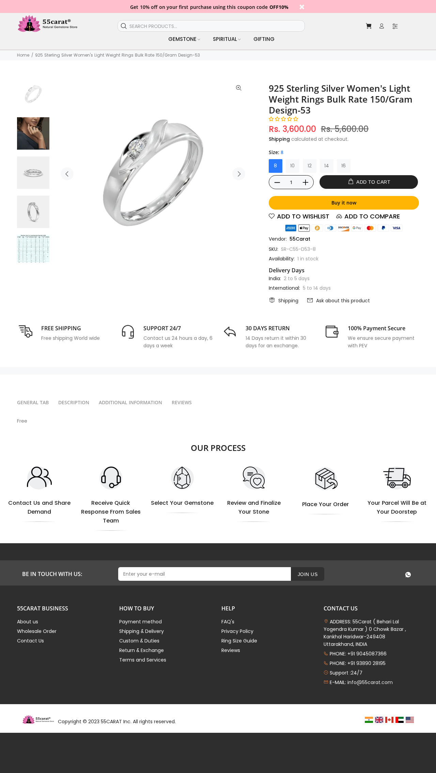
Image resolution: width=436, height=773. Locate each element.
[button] (283, 119)
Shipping (279, 139)
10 (292, 165)
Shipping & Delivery (141, 631)
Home (23, 55)
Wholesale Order (37, 631)
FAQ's (227, 621)
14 (326, 165)
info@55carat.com (370, 682)
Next (238, 173)
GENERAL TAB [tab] (33, 402)
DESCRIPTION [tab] (73, 402)
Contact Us (30, 640)
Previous (67, 173)
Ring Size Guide (239, 640)
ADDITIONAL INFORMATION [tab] (130, 402)
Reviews (230, 650)
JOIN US (307, 574)
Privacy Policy (237, 631)
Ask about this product (343, 300)
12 (310, 165)
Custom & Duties (139, 640)
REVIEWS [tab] (182, 402)
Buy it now (343, 202)
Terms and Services (142, 659)
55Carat (300, 239)
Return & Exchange (141, 650)
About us (27, 621)
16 (343, 165)
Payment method (140, 621)
